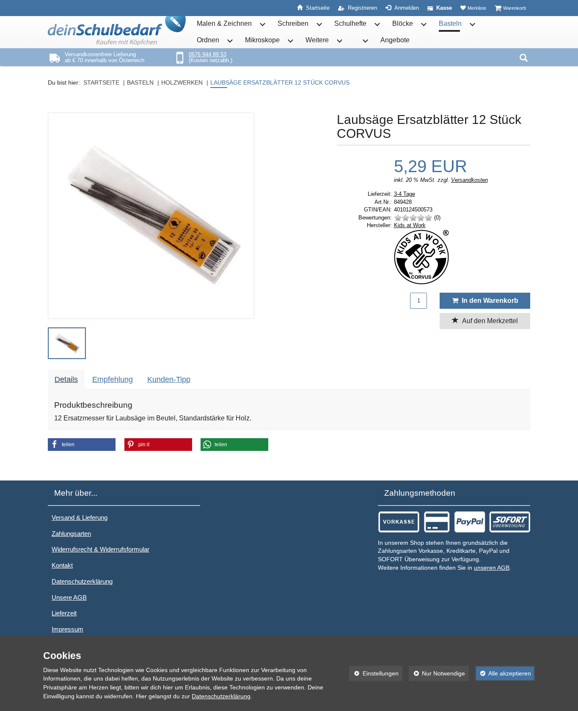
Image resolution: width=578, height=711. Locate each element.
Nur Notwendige (437, 673)
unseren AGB (491, 568)
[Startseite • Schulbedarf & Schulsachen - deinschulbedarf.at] (117, 31)
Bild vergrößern (148, 307)
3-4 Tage (404, 194)
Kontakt (62, 565)
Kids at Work (410, 225)
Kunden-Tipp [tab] (168, 379)
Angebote (395, 40)
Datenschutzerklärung (82, 581)
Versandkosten (469, 180)
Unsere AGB (69, 597)
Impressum (67, 629)
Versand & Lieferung (79, 517)
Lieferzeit (64, 613)
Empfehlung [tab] (112, 379)
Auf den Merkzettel (488, 320)
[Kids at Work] (462, 257)
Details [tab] (66, 379)
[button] (67, 343)
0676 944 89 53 (207, 54)
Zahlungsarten (71, 533)
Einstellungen (374, 673)
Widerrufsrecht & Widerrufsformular (100, 549)
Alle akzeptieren (503, 673)
